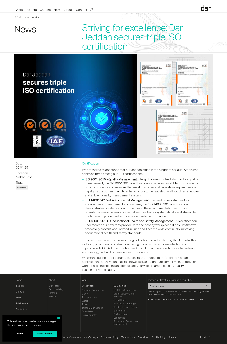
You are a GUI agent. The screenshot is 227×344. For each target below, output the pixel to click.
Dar (206, 8)
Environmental (121, 314)
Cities (85, 293)
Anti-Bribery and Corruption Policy (101, 337)
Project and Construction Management (126, 322)
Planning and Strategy (125, 303)
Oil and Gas (87, 311)
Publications (22, 303)
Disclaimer (143, 337)
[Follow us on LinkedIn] (205, 337)
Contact (81, 9)
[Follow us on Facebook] (200, 337)
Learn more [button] (37, 325)
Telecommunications (92, 308)
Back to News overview (28, 17)
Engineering (120, 310)
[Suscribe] (205, 286)
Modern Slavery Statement (67, 337)
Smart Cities (120, 300)
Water (85, 300)
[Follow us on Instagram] (209, 337)
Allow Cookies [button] (44, 333)
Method (53, 293)
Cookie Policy (158, 337)
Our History (54, 285)
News (57, 9)
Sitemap (172, 337)
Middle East (24, 177)
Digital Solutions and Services (124, 295)
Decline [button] (19, 333)
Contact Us (21, 309)
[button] (58, 318)
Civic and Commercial (93, 290)
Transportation (89, 297)
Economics (119, 317)
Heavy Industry (89, 315)
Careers (45, 9)
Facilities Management (125, 290)
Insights (31, 9)
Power (85, 304)
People (52, 296)
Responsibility (56, 289)
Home (19, 280)
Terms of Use (128, 337)
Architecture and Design (126, 307)
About (68, 9)
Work (19, 9)
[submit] (91, 9)
